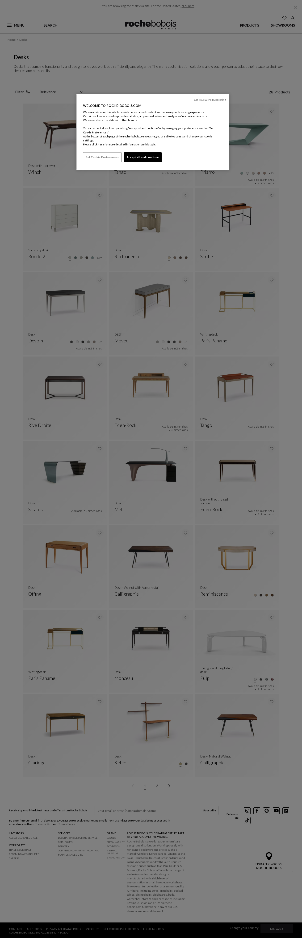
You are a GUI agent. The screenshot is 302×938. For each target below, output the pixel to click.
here (101, 144)
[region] (152, 132)
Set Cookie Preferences (102, 157)
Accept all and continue (143, 157)
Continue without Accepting (210, 99)
